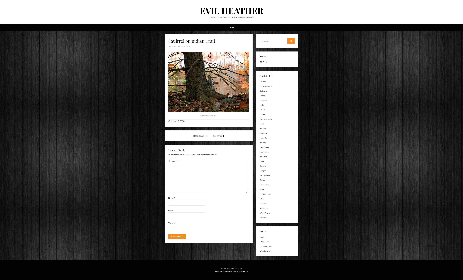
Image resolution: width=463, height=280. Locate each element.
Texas (262, 189)
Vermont (263, 203)
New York (263, 157)
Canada (263, 96)
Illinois (262, 110)
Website (172, 223)
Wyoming (263, 217)
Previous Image (201, 136)
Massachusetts (266, 119)
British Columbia (266, 86)
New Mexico (264, 152)
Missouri (263, 128)
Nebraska (263, 138)
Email (171, 210)
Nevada (263, 143)
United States (265, 194)
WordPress (244, 271)
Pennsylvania (265, 175)
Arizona (263, 81)
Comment (173, 161)
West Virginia (265, 213)
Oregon (263, 171)
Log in (262, 237)
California (263, 91)
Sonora (262, 180)
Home (231, 27)
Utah (262, 199)
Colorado (263, 100)
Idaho (262, 105)
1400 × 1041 (186, 47)
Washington (264, 208)
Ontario (263, 166)
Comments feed (266, 246)
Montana (263, 133)
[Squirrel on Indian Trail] (208, 81)
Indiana (263, 114)
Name (171, 198)
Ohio (262, 161)
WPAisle (229, 271)
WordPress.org (265, 251)
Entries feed (264, 242)
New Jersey (264, 147)
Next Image (217, 136)
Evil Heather (231, 10)
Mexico (262, 124)
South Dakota (265, 185)
